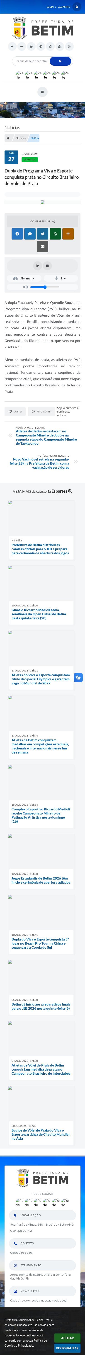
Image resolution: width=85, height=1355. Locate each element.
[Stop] (47, 265)
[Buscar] (60, 61)
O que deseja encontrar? (42, 54)
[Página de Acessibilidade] (69, 46)
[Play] (37, 265)
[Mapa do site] (60, 46)
